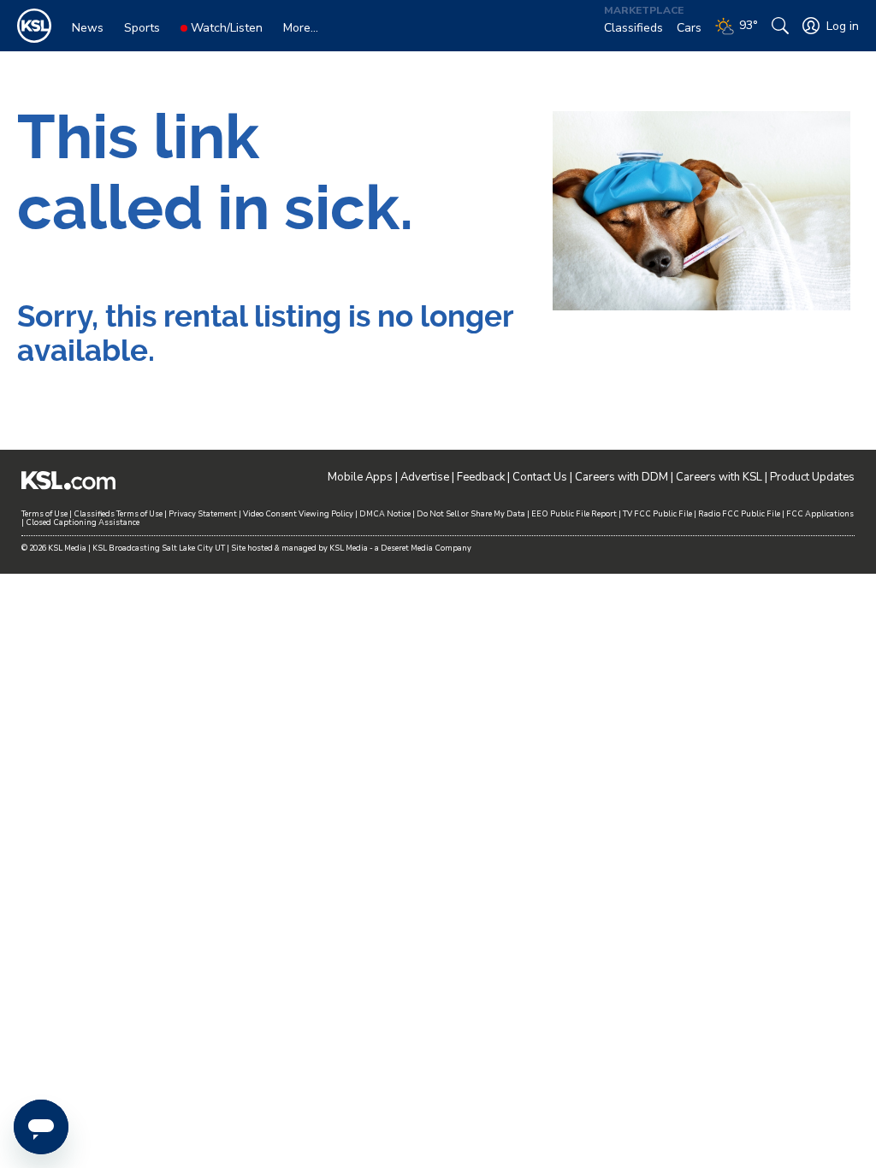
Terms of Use (44, 514)
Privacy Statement (203, 514)
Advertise (424, 477)
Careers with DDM (621, 477)
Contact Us (539, 477)
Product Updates (812, 477)
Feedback (481, 477)
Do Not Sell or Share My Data (471, 514)
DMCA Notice (385, 514)
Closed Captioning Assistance (82, 522)
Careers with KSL (719, 477)
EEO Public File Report (574, 514)
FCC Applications (820, 514)
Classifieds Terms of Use (118, 514)
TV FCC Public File (657, 514)
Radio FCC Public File (739, 514)
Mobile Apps (360, 477)
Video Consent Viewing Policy (298, 514)
